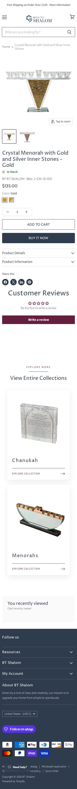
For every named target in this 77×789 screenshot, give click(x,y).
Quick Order (52, 771)
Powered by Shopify (13, 781)
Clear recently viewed (19, 608)
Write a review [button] (38, 319)
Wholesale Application (54, 766)
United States (17, 714)
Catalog (33, 766)
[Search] (69, 32)
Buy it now (39, 238)
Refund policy (33, 771)
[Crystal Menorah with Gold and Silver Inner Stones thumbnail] (9, 136)
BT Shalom (15, 179)
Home (6, 47)
